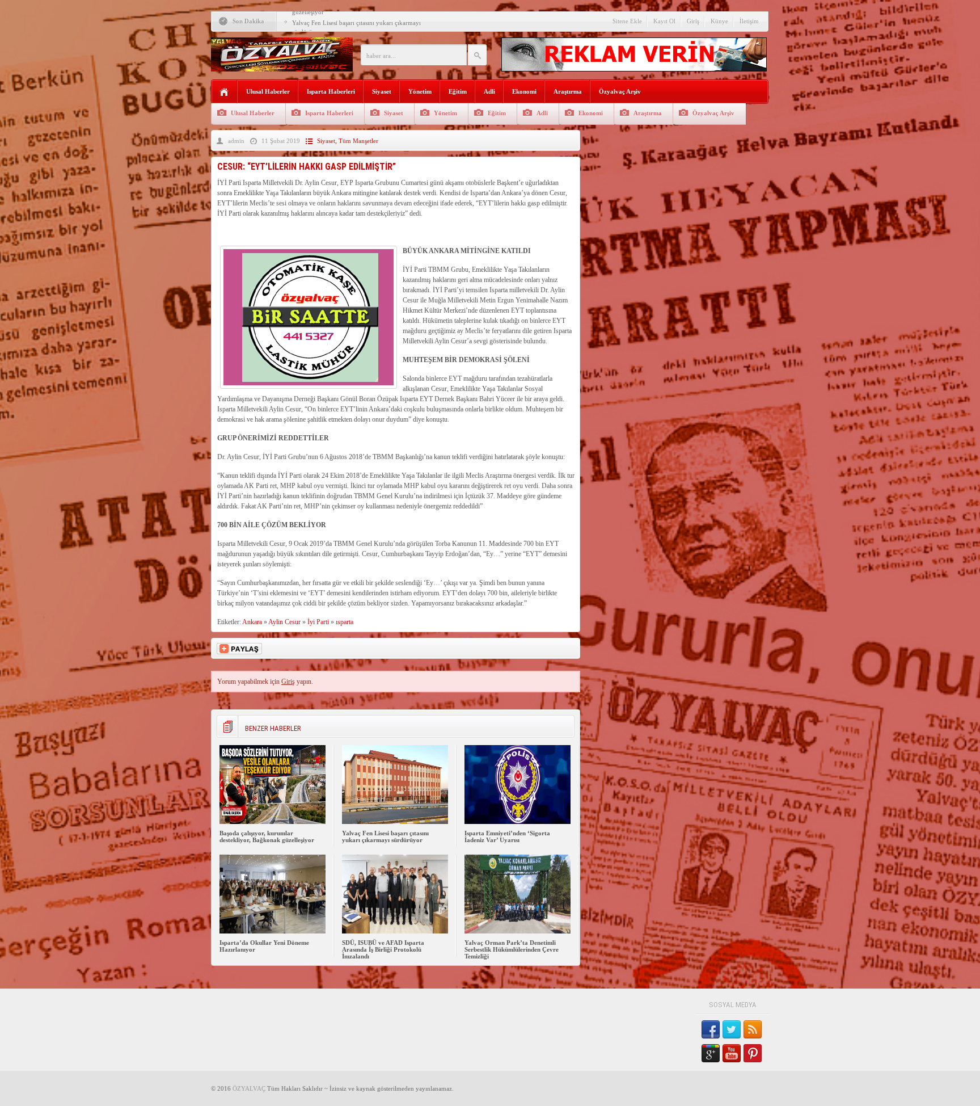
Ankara (252, 622)
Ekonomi (524, 91)
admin (236, 140)
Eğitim (458, 91)
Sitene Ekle (627, 21)
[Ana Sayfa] (224, 92)
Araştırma (568, 91)
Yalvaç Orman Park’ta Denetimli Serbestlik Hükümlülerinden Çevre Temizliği (511, 949)
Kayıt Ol (664, 21)
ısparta (344, 622)
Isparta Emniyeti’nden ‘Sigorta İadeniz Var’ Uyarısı (507, 836)
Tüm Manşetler (358, 140)
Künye (719, 21)
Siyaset (381, 91)
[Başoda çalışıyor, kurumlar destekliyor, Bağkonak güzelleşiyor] (272, 822)
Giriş (693, 21)
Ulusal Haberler (268, 91)
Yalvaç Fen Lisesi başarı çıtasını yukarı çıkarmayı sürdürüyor (385, 836)
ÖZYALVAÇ (249, 1088)
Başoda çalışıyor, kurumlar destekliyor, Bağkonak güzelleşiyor (266, 836)
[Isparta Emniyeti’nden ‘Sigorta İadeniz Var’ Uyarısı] (517, 822)
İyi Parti (318, 622)
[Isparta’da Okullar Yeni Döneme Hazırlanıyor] (272, 931)
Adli (489, 91)
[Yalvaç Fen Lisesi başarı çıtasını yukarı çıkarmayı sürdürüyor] (395, 822)
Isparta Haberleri (331, 91)
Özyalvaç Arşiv (620, 91)
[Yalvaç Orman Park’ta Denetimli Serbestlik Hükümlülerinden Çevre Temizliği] (517, 931)
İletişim (749, 21)
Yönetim (420, 91)
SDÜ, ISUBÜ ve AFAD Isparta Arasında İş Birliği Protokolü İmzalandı (383, 949)
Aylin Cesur (284, 622)
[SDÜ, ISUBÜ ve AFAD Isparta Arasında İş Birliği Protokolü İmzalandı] (395, 931)
